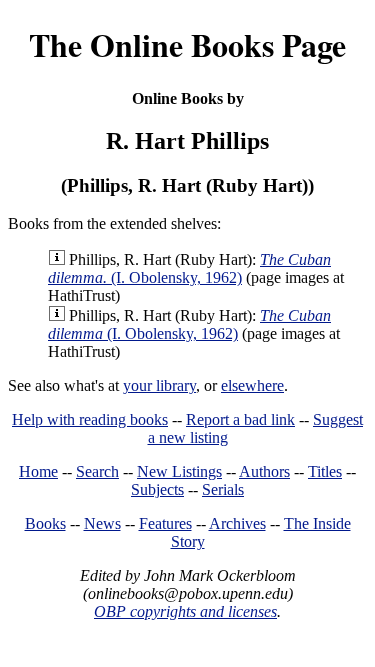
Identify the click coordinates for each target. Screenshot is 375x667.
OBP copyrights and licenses (185, 611)
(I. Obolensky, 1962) (189, 268)
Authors (264, 471)
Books (45, 523)
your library (159, 385)
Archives (237, 523)
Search (97, 471)
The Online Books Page (187, 44)
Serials (223, 489)
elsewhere (252, 385)
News (102, 523)
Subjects (157, 489)
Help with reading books (90, 419)
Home (38, 471)
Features (165, 523)
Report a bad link (240, 419)
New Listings (179, 471)
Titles (325, 471)
